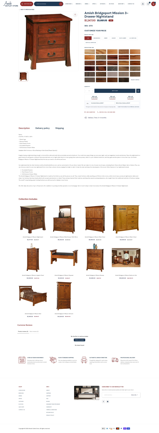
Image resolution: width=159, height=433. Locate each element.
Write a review (79, 340)
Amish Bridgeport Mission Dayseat (64, 275)
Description (24, 128)
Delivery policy (42, 128)
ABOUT (48, 390)
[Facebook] (103, 401)
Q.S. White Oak (133, 38)
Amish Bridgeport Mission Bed (33, 313)
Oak (88, 38)
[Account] (143, 4)
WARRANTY (49, 407)
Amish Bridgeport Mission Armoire (64, 313)
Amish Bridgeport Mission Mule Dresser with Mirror (64, 237)
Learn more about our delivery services (128, 106)
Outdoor (21, 401)
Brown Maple (97, 38)
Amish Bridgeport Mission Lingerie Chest (33, 275)
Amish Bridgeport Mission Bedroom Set (126, 275)
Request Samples (135, 79)
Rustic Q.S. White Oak (91, 42)
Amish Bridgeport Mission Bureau (95, 275)
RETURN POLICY (50, 412)
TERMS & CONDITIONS (51, 409)
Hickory (114, 38)
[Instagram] (107, 401)
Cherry (105, 38)
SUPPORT (48, 396)
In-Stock (21, 404)
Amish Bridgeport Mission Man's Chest (126, 237)
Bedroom (21, 393)
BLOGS (48, 401)
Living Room (22, 390)
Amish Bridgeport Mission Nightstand (33, 237)
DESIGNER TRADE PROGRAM (53, 404)
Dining (20, 396)
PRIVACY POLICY (50, 415)
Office (20, 398)
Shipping (59, 128)
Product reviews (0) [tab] (23, 331)
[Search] (61, 4)
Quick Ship (21, 407)
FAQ (47, 398)
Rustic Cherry (122, 38)
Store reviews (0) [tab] (34, 331)
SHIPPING (48, 393)
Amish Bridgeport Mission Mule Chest (95, 237)
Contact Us (22, 409)
